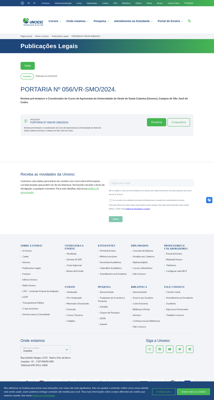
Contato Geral (173, 292)
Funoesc (26, 273)
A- (35, 3)
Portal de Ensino (169, 21)
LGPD (25, 297)
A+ (29, 3)
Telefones (171, 265)
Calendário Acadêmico (111, 268)
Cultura (105, 3)
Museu (160, 3)
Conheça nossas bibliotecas (146, 320)
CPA (115, 3)
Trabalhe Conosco (175, 315)
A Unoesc (46, 3)
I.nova (79, 3)
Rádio (149, 3)
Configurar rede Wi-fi (176, 271)
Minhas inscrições (108, 256)
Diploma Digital (140, 262)
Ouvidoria (171, 303)
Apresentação (107, 292)
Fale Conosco (139, 273)
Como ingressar (74, 265)
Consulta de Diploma (143, 250)
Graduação (72, 292)
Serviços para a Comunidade (36, 314)
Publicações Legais (31, 268)
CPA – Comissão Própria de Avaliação (40, 291)
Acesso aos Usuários (143, 297)
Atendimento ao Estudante (132, 21)
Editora (139, 3)
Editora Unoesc (29, 279)
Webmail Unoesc (174, 259)
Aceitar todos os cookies (193, 391)
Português (189, 3)
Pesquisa (100, 21)
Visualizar (156, 122)
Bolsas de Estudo (75, 271)
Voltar (27, 65)
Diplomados (92, 3)
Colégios (71, 320)
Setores (26, 262)
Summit (103, 324)
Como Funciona (140, 303)
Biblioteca (126, 3)
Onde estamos (76, 21)
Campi (25, 256)
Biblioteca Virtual (141, 309)
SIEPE (103, 318)
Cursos (53, 21)
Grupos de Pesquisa (110, 312)
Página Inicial (26, 36)
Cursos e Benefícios (142, 268)
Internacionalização (63, 3)
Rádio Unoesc (29, 285)
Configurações (164, 391)
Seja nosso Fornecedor (177, 309)
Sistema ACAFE (74, 259)
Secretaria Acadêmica (110, 262)
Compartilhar (179, 122)
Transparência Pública (33, 302)
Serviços (137, 315)
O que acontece (30, 308)
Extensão (71, 309)
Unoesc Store (173, 3)
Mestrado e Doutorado (78, 303)
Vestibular (72, 253)
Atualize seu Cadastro (143, 256)
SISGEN (104, 306)
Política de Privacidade (43, 395)
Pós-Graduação (74, 297)
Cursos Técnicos (75, 315)
